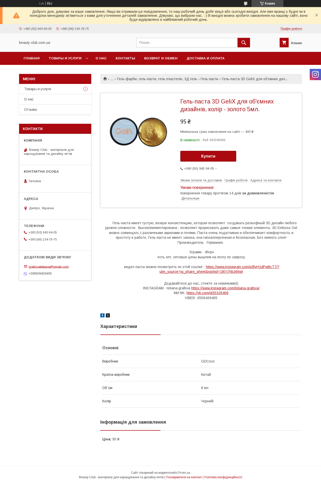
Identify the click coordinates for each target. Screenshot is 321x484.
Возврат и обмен (161, 58)
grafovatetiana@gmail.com (49, 266)
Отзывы (30, 109)
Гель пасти (209, 79)
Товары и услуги (65, 58)
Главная (32, 58)
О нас (101, 58)
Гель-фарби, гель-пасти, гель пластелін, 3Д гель (157, 79)
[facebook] (102, 316)
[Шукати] (243, 42)
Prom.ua (184, 472)
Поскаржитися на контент (184, 477)
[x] (108, 316)
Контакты (125, 58)
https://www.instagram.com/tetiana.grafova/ (225, 288)
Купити (208, 156)
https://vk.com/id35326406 (207, 293)
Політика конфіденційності (223, 477)
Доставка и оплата (205, 58)
